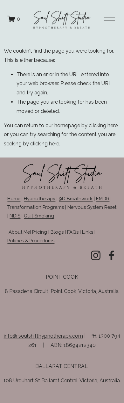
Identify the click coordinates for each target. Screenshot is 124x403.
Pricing (39, 232)
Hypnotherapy (39, 198)
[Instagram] (96, 255)
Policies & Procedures (30, 240)
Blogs (57, 232)
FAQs (73, 232)
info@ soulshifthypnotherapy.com (43, 336)
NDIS (15, 215)
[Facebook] (112, 255)
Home (13, 198)
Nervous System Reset (91, 207)
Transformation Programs (35, 207)
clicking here (103, 125)
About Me (19, 232)
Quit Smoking (39, 215)
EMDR (102, 198)
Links (87, 232)
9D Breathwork (76, 198)
